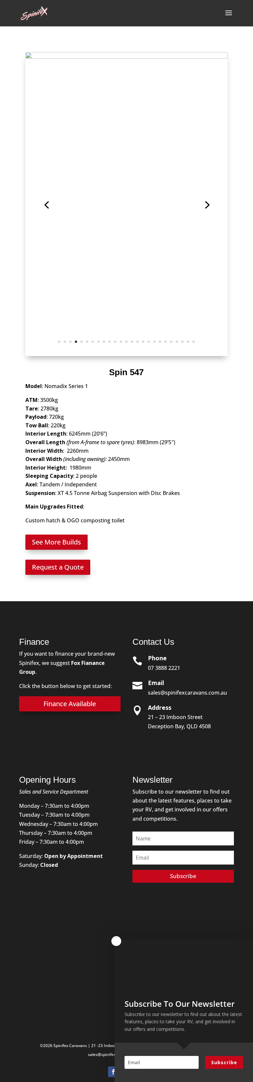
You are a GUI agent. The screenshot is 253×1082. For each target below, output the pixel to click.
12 (121, 342)
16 (143, 342)
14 (132, 342)
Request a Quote (58, 567)
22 (177, 342)
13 (126, 342)
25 (193, 342)
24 (188, 342)
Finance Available (69, 703)
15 (137, 342)
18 (154, 342)
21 (171, 342)
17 (149, 342)
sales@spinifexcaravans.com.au (187, 692)
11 (115, 342)
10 (109, 342)
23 (182, 342)
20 (165, 342)
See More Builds (56, 542)
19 (160, 342)
